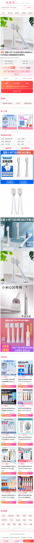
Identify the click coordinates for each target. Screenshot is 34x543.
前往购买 (28, 541)
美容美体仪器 (27, 103)
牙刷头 (18, 103)
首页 (3, 13)
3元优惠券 (24, 415)
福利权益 (23, 13)
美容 (14, 524)
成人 (25, 524)
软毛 (3, 516)
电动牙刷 (11, 516)
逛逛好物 (30, 13)
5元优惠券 (7, 415)
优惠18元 (24, 502)
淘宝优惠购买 (25, 148)
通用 (24, 516)
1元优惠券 (7, 444)
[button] (11, 49)
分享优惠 (5, 541)
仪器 (31, 524)
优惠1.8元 (24, 444)
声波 (9, 524)
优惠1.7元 (8, 502)
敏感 (18, 516)
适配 (30, 516)
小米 (3, 524)
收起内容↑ (8, 148)
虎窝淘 (10, 2)
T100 (11, 520)
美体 (24, 520)
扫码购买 (17, 541)
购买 (8, 386)
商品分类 (10, 13)
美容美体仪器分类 (7, 103)
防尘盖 (18, 520)
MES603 (4, 520)
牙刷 (30, 520)
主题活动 (17, 13)
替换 (20, 524)
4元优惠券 (24, 386)
